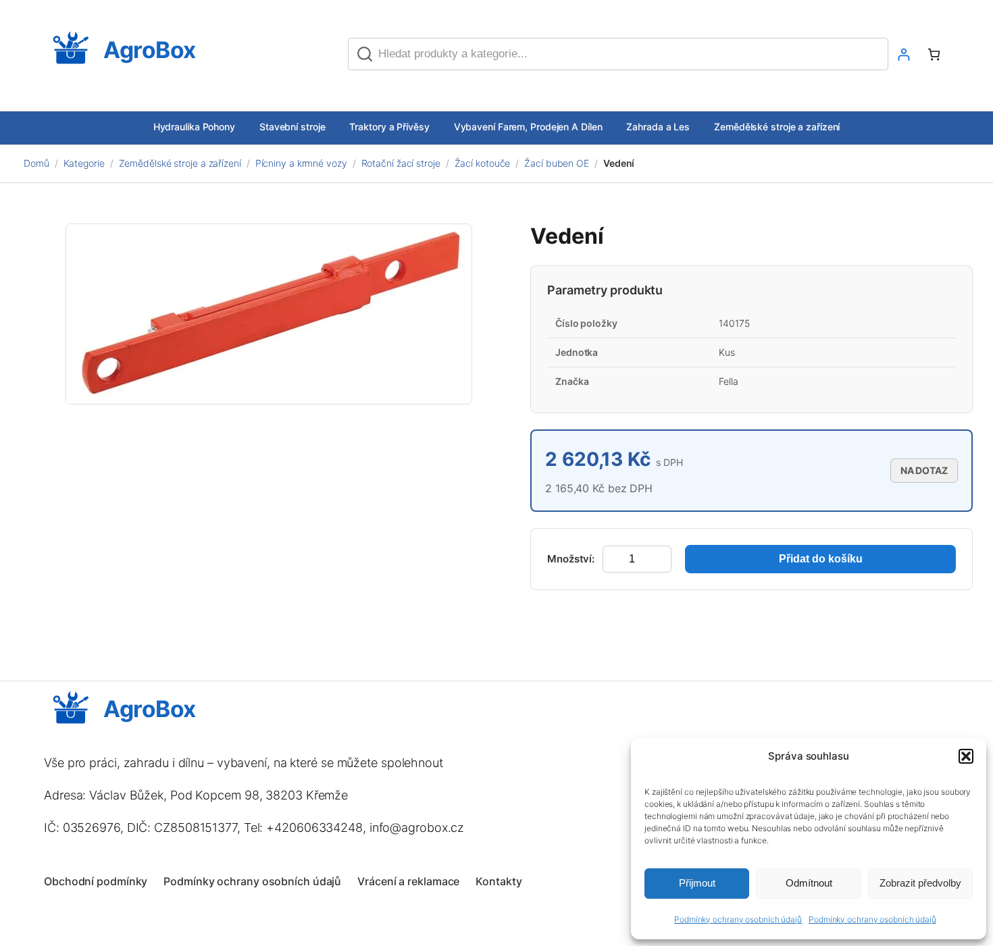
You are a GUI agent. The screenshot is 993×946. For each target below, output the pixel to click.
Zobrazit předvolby (920, 883)
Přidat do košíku (821, 558)
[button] (966, 756)
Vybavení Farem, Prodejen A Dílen (528, 126)
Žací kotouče (483, 163)
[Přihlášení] (903, 54)
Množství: (570, 558)
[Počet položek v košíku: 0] (934, 54)
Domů (36, 163)
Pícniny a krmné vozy (301, 163)
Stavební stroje (292, 126)
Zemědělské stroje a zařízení (777, 126)
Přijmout (697, 883)
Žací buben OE (556, 163)
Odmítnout (809, 883)
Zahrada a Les (658, 126)
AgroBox (149, 49)
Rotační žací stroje (400, 163)
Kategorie (84, 163)
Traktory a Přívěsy (389, 126)
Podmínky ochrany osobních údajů (738, 919)
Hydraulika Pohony (194, 126)
